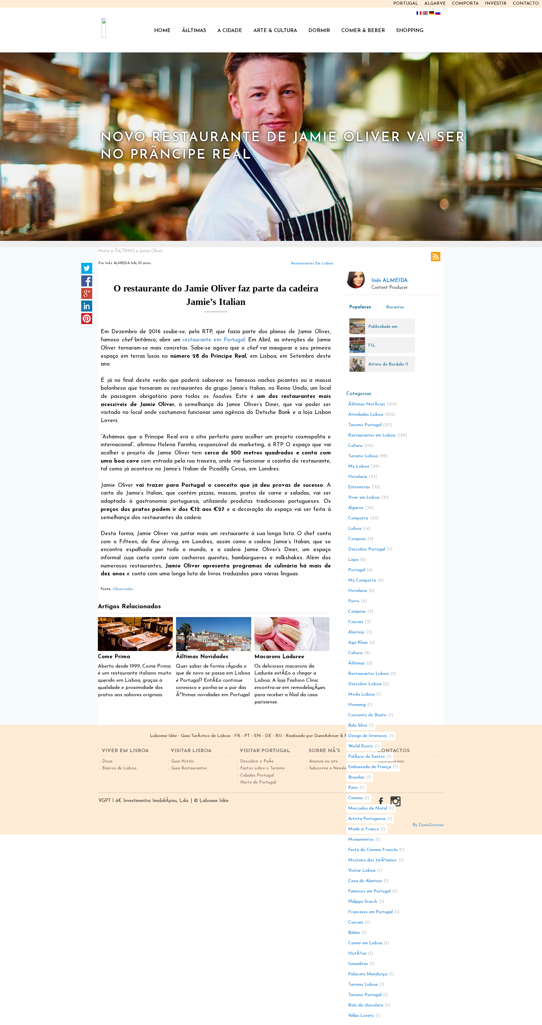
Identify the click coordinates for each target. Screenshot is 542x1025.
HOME (162, 30)
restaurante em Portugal (214, 340)
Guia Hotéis (182, 761)
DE (268, 736)
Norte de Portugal (258, 782)
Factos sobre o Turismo (262, 768)
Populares (360, 307)
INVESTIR (496, 3)
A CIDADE (229, 30)
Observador (123, 589)
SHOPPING (409, 30)
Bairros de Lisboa (119, 768)
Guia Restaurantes (189, 768)
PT (247, 736)
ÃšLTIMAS (194, 30)
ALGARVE (435, 3)
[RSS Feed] (435, 256)
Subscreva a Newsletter (331, 768)
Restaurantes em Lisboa (312, 263)
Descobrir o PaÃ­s (257, 761)
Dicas (107, 761)
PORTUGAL (405, 3)
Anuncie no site (323, 761)
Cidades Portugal (257, 775)
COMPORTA (465, 3)
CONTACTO (526, 3)
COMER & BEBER (363, 30)
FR (237, 736)
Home (104, 251)
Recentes (395, 307)
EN (257, 736)
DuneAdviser (326, 736)
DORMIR (319, 30)
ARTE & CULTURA (275, 30)
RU (278, 736)
